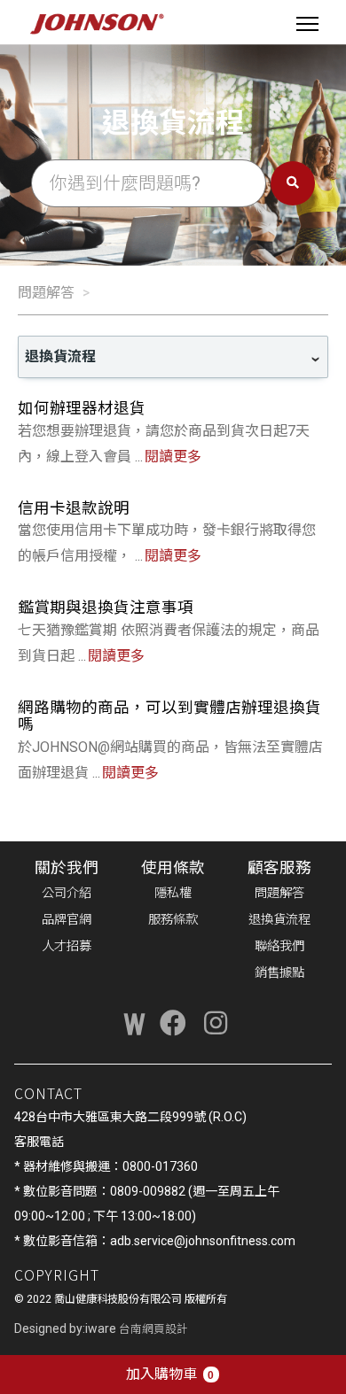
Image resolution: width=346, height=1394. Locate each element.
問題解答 (46, 292)
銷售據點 (279, 972)
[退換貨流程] (173, 357)
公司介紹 (66, 893)
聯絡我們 (279, 946)
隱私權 (173, 893)
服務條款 (173, 919)
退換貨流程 (279, 919)
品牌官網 (66, 919)
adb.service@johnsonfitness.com (202, 1241)
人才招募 (66, 946)
